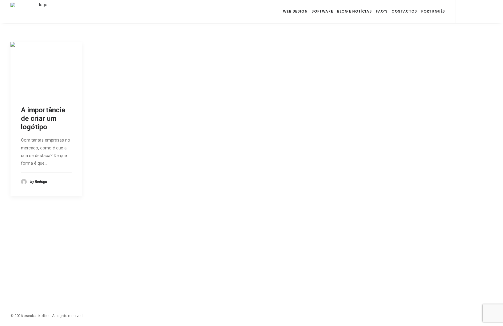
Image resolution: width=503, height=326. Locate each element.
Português (433, 11)
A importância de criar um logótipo (43, 118)
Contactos (404, 11)
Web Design (295, 11)
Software (322, 11)
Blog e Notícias (354, 11)
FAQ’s (381, 11)
